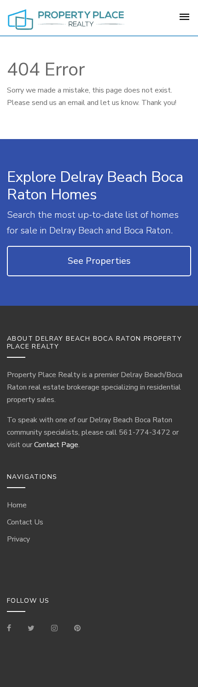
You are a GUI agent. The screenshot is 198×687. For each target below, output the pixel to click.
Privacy (18, 539)
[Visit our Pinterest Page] (77, 629)
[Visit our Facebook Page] (12, 629)
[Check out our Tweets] (31, 629)
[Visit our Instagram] (54, 629)
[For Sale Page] (184, 20)
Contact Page (56, 445)
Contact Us (25, 522)
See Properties (99, 261)
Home (17, 505)
